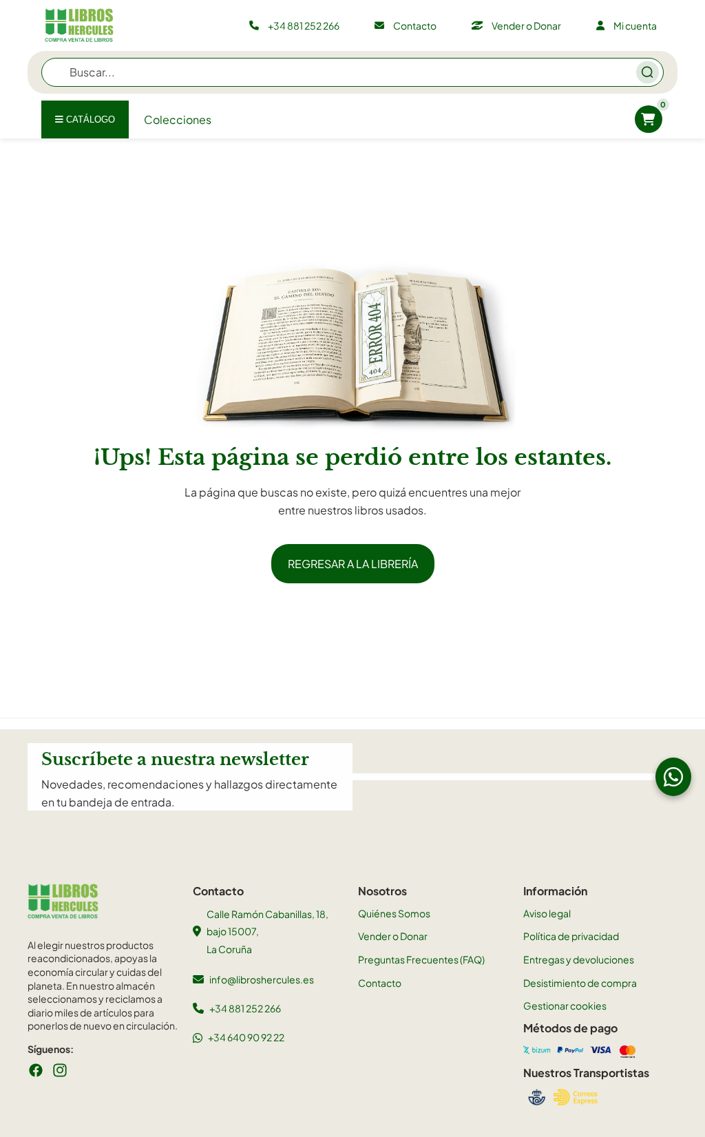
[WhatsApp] (673, 777)
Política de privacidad (571, 936)
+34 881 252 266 (245, 1008)
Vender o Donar (393, 936)
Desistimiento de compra (580, 983)
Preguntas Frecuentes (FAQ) (421, 959)
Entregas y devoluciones (578, 959)
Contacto (379, 983)
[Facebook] (36, 1070)
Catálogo (89, 119)
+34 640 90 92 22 (246, 1037)
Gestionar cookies (565, 1005)
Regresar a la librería (353, 563)
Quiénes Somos (394, 913)
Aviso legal (547, 913)
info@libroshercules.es (261, 979)
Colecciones (177, 119)
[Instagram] (60, 1070)
